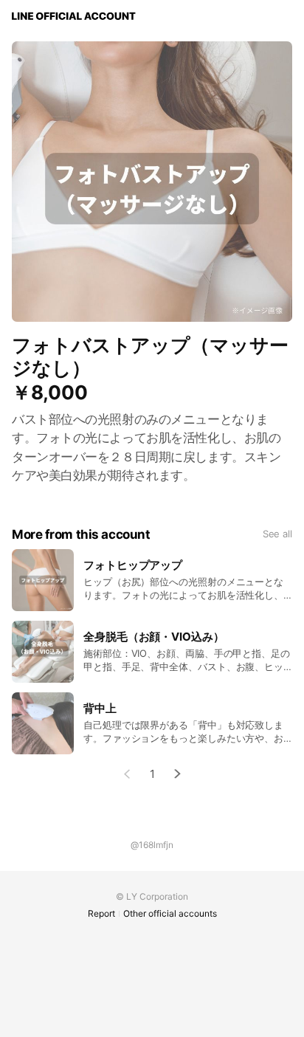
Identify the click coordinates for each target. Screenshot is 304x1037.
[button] (178, 774)
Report (101, 913)
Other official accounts (170, 913)
